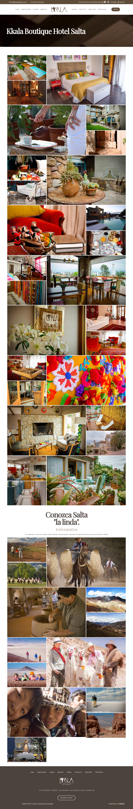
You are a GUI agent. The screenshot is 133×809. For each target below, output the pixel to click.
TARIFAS (74, 9)
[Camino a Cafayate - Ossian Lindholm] (26, 550)
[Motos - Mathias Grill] (106, 725)
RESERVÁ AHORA (66, 798)
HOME (17, 9)
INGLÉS (121, 2)
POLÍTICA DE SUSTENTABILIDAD (90, 2)
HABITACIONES (26, 9)
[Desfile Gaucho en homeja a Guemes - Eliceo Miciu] (86, 562)
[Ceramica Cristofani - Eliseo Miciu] (46, 612)
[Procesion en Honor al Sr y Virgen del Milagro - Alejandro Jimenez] (26, 750)
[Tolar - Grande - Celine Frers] (26, 650)
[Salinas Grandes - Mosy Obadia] (106, 700)
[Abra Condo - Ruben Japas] (106, 625)
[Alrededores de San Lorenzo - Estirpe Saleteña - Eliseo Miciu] (26, 575)
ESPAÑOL (114, 2)
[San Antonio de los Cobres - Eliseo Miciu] (46, 712)
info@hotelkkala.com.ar (18, 2)
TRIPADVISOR (102, 9)
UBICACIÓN (92, 9)
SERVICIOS (43, 9)
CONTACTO (82, 9)
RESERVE (115, 9)
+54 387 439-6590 (38, 2)
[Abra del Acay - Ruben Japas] (106, 600)
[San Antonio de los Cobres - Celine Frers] (86, 662)
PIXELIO (121, 804)
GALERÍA (35, 9)
